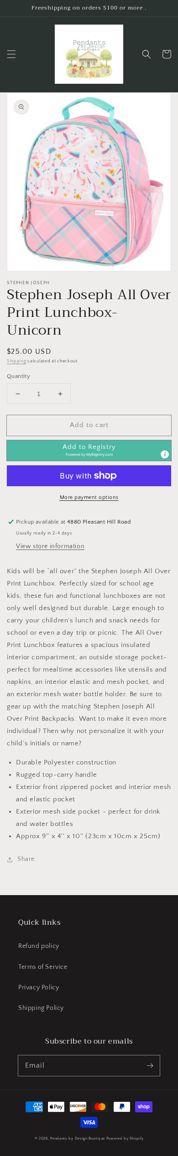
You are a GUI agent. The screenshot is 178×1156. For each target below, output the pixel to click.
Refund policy (38, 946)
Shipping (16, 361)
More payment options (89, 497)
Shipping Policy (41, 1008)
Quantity (18, 376)
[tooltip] (165, 454)
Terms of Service (43, 967)
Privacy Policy (38, 987)
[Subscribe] (150, 1065)
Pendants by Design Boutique (77, 1138)
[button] (11, 54)
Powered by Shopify (125, 1138)
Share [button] (26, 859)
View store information (50, 546)
